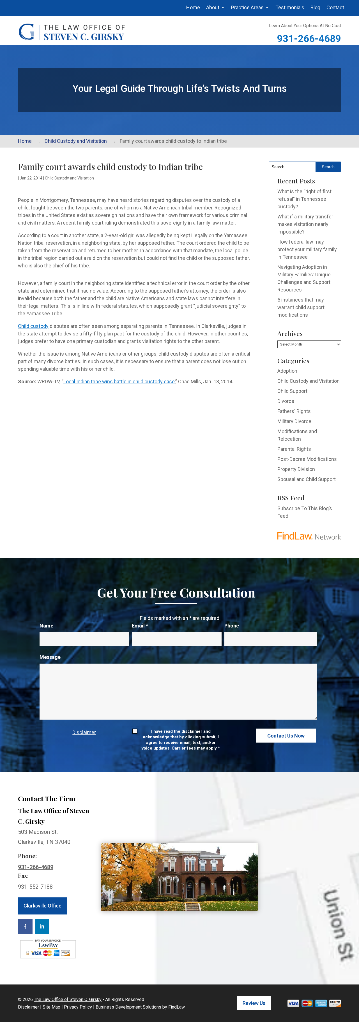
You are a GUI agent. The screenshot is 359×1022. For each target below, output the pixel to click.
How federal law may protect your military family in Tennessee (307, 249)
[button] (353, 981)
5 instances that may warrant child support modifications (301, 307)
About (212, 7)
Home (193, 7)
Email (140, 626)
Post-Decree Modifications (307, 459)
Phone (231, 626)
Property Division (296, 469)
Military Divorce (294, 421)
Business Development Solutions (128, 1007)
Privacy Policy (78, 1007)
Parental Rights (294, 449)
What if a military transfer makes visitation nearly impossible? (305, 224)
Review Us (254, 1003)
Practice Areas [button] (247, 7)
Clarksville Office (42, 906)
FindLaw (176, 1007)
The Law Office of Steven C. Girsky (68, 999)
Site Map (51, 1007)
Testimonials (289, 7)
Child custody (33, 326)
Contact (335, 7)
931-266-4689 (309, 39)
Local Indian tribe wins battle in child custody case (119, 381)
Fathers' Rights (294, 411)
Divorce (285, 401)
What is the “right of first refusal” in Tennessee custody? (304, 198)
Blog (315, 7)
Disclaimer (84, 732)
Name (46, 626)
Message (50, 657)
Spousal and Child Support (306, 479)
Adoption (287, 371)
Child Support (292, 391)
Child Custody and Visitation (69, 178)
